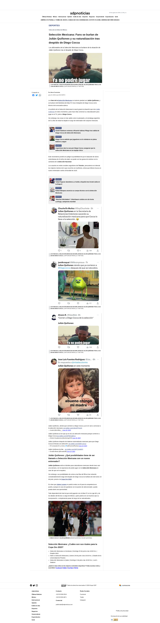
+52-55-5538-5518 (61, 594)
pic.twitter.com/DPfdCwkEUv (66, 436)
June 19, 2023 (67, 430)
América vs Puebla (47, 20)
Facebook (59, 568)
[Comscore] (124, 585)
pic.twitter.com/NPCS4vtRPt (74, 449)
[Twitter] (36, 95)
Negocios (92, 16)
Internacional (62, 16)
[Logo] (80, 13)
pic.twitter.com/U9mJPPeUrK (72, 428)
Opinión (69, 16)
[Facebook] (33, 95)
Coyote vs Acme (94, 20)
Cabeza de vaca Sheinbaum (78, 20)
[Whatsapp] (40, 95)
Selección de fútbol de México (58, 30)
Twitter (65, 568)
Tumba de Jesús (61, 20)
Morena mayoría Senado (110, 20)
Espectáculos (109, 16)
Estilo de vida (77, 16)
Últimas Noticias (47, 16)
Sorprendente (100, 16)
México (55, 16)
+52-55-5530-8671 (61, 597)
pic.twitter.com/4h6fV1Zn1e (77, 444)
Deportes (85, 16)
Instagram (83, 600)
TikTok (76, 568)
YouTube (70, 568)
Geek (116, 16)
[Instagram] (37, 585)
